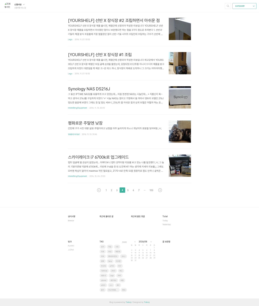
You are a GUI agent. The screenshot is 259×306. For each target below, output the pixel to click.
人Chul (71, 250)
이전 (99, 190)
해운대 (118, 252)
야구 (119, 266)
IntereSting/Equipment (77, 108)
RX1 (118, 285)
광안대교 (113, 280)
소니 (111, 285)
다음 (160, 190)
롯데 (123, 290)
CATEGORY (240, 6)
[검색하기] (228, 6)
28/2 (113, 271)
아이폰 (118, 261)
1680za (104, 271)
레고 (120, 271)
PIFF (119, 276)
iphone (103, 280)
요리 (102, 247)
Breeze (71, 221)
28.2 (123, 256)
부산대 (103, 266)
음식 (102, 290)
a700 (112, 266)
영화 (102, 261)
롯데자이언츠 (112, 256)
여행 (122, 280)
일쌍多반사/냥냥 (73, 134)
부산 (109, 252)
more (124, 242)
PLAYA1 (71, 246)
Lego (70, 39)
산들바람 (18, 4)
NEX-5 (103, 276)
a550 (103, 285)
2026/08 (143, 241)
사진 (117, 247)
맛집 (109, 247)
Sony (110, 261)
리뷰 (102, 252)
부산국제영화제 (113, 290)
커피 (102, 256)
